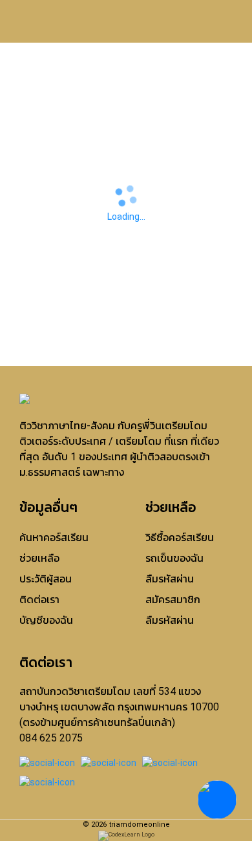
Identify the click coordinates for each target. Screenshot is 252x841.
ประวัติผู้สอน (45, 579)
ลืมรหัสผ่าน (169, 579)
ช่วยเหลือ (39, 558)
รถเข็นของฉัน (174, 558)
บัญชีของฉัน (46, 620)
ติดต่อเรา (39, 599)
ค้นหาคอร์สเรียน (54, 537)
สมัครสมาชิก (172, 599)
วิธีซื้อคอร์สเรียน (179, 537)
